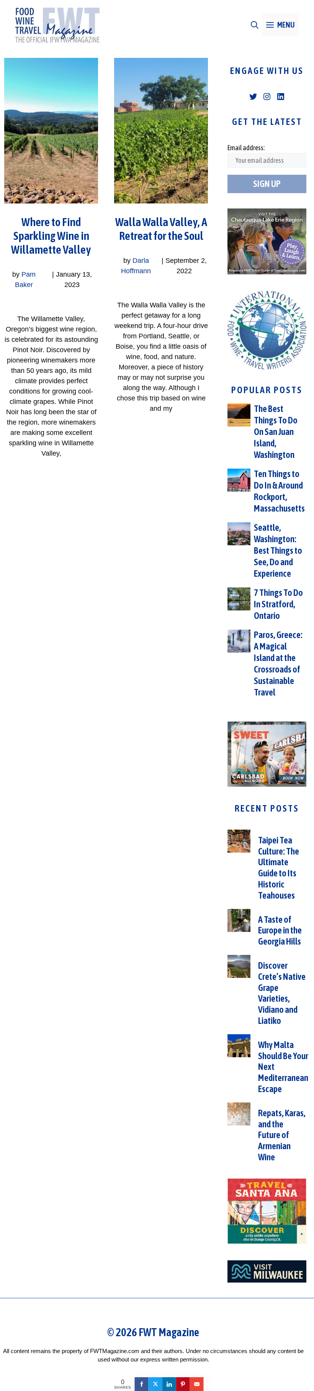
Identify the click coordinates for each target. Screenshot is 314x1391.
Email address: (246, 148)
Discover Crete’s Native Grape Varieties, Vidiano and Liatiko (282, 993)
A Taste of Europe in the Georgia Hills (280, 930)
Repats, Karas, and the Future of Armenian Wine (282, 1135)
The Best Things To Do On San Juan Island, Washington (276, 432)
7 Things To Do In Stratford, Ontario (278, 604)
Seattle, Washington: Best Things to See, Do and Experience (278, 550)
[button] (254, 24)
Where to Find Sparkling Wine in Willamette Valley (51, 235)
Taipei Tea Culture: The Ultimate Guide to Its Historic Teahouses (278, 868)
